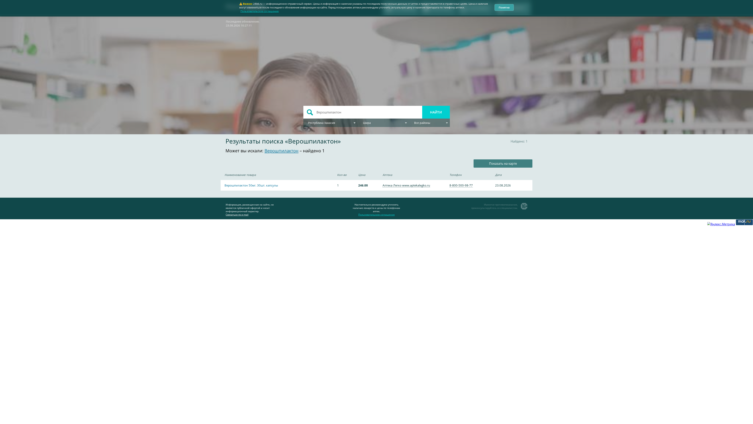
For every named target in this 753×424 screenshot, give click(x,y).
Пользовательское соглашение (259, 11)
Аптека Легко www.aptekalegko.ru (406, 185)
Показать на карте (503, 163)
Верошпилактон (281, 151)
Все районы (422, 123)
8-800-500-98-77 (461, 185)
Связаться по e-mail (237, 214)
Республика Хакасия (321, 123)
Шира (367, 123)
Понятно (504, 7)
